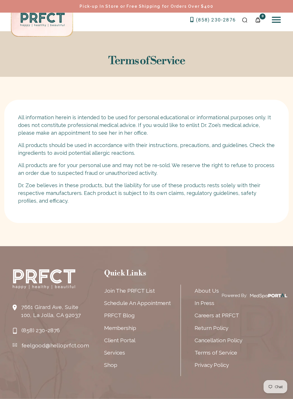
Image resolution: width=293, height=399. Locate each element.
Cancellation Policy (218, 340)
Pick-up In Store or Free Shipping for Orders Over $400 (146, 6)
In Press (204, 303)
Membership (120, 328)
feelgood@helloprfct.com (55, 345)
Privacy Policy (212, 365)
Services (114, 352)
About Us (207, 290)
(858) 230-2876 (215, 20)
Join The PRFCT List (129, 290)
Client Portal (119, 340)
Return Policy (211, 328)
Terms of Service (216, 352)
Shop (110, 365)
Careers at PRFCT (217, 315)
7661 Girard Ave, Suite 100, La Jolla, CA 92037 (51, 311)
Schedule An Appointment (137, 303)
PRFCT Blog (119, 315)
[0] (258, 19)
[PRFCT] (42, 20)
